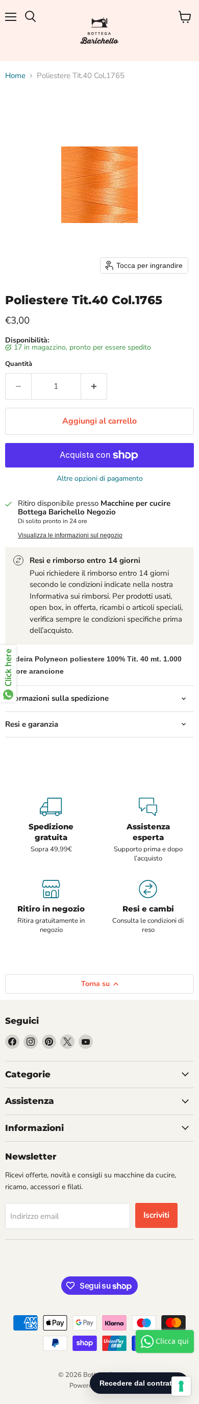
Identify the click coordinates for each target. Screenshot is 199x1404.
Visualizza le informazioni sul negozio (70, 535)
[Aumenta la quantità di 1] (94, 386)
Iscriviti (156, 1215)
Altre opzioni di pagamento (100, 479)
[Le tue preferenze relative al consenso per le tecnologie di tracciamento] (181, 1386)
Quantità (18, 364)
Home (15, 75)
